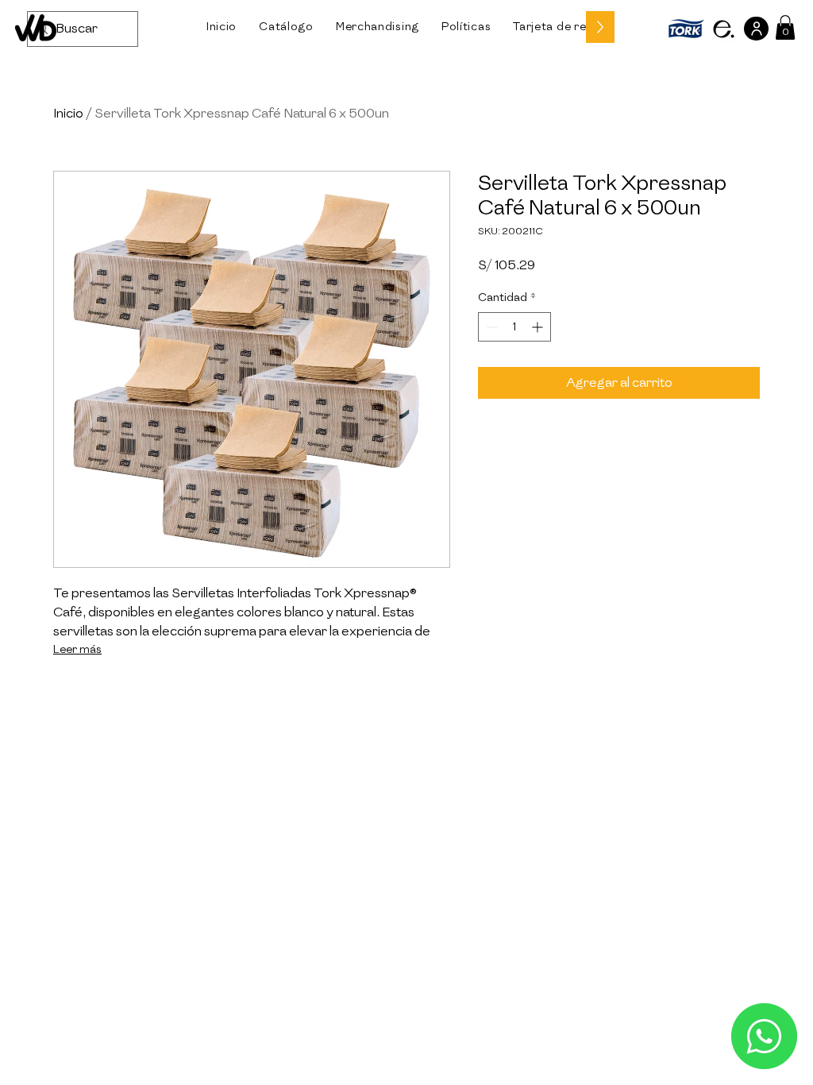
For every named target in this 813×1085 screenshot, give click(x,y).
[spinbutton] (514, 327)
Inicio (68, 113)
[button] (286, 27)
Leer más (77, 649)
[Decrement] (490, 327)
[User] (756, 29)
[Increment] (539, 327)
